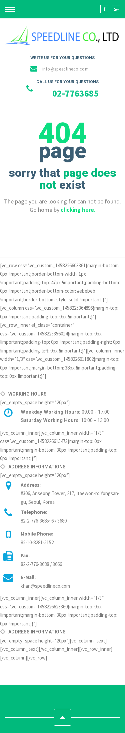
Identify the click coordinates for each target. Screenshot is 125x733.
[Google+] (116, 9)
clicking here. (78, 209)
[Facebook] (104, 9)
